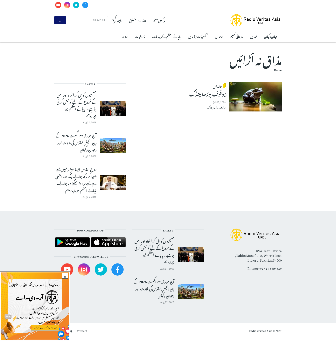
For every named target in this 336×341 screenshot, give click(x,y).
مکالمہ (125, 36)
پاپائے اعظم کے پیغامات (166, 36)
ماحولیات (140, 36)
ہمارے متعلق (137, 20)
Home (278, 69)
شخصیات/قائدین (198, 36)
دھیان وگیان (271, 36)
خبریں (253, 36)
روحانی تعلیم (236, 36)
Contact (82, 330)
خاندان (219, 36)
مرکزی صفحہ (159, 20)
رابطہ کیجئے (117, 20)
